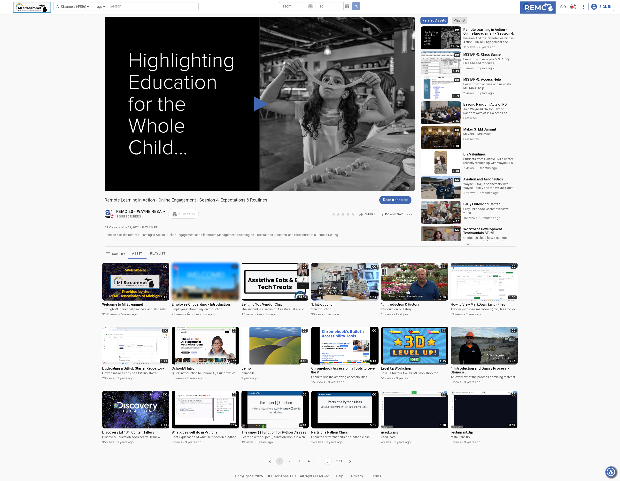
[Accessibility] (610, 471)
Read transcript (395, 200)
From (287, 6)
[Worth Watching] (343, 214)
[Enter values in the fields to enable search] (356, 6)
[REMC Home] (538, 7)
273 (339, 461)
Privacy (357, 476)
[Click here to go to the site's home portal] (32, 7)
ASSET (137, 253)
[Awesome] (353, 214)
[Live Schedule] (572, 7)
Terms (376, 476)
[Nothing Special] (339, 214)
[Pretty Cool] (348, 214)
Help (339, 476)
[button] (183, 214)
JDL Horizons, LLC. (282, 476)
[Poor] (334, 214)
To (321, 6)
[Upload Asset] (562, 7)
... (328, 461)
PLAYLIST (158, 253)
